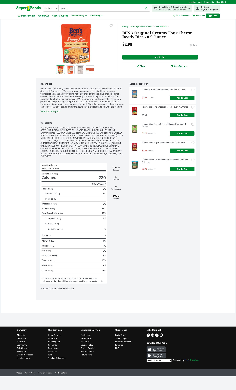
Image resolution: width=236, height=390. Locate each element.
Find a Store (120, 335)
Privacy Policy (30, 373)
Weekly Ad (43, 15)
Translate (194, 360)
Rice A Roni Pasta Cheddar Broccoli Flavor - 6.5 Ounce (165, 107)
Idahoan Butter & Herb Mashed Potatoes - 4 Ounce (163, 90)
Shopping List (54, 342)
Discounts (52, 351)
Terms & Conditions (45, 373)
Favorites (119, 345)
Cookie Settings (61, 373)
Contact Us (209, 2)
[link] (182, 15)
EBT (117, 348)
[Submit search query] (146, 8)
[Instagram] (157, 336)
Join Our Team (195, 2)
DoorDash (52, 338)
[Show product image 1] (60, 69)
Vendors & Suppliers (57, 358)
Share (142, 66)
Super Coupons (60, 15)
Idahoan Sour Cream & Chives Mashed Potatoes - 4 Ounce (164, 125)
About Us (21, 335)
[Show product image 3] (80, 69)
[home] (29, 8)
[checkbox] (111, 25)
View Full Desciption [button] (50, 111)
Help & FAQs (86, 338)
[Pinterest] (152, 336)
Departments (28, 15)
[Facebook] (148, 336)
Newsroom (21, 351)
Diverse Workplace (25, 355)
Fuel (50, 355)
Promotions (53, 348)
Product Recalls (87, 348)
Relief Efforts (23, 348)
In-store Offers (87, 351)
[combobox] (51, 8)
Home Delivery (54, 335)
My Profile (85, 342)
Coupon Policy (87, 345)
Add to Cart (160, 57)
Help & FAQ (221, 2)
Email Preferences (123, 342)
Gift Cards (52, 345)
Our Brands (22, 338)
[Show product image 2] (70, 69)
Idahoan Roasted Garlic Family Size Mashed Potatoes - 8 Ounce (165, 161)
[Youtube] (161, 336)
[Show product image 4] (90, 69)
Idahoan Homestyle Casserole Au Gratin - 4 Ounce (163, 142)
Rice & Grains (161, 26)
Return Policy (86, 355)
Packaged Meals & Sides (141, 26)
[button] (189, 7)
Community (22, 345)
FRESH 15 (21, 342)
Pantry (125, 26)
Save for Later (180, 66)
